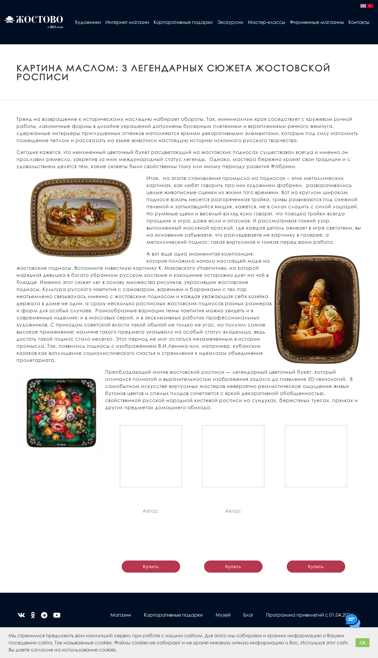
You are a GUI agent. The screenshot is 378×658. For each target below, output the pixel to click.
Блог (248, 615)
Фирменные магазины (317, 22)
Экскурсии (230, 22)
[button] (119, 650)
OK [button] (363, 642)
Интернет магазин (127, 22)
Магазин (120, 615)
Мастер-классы (266, 22)
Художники (88, 22)
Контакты (358, 22)
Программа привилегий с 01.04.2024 (309, 615)
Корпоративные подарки (183, 22)
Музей (223, 615)
